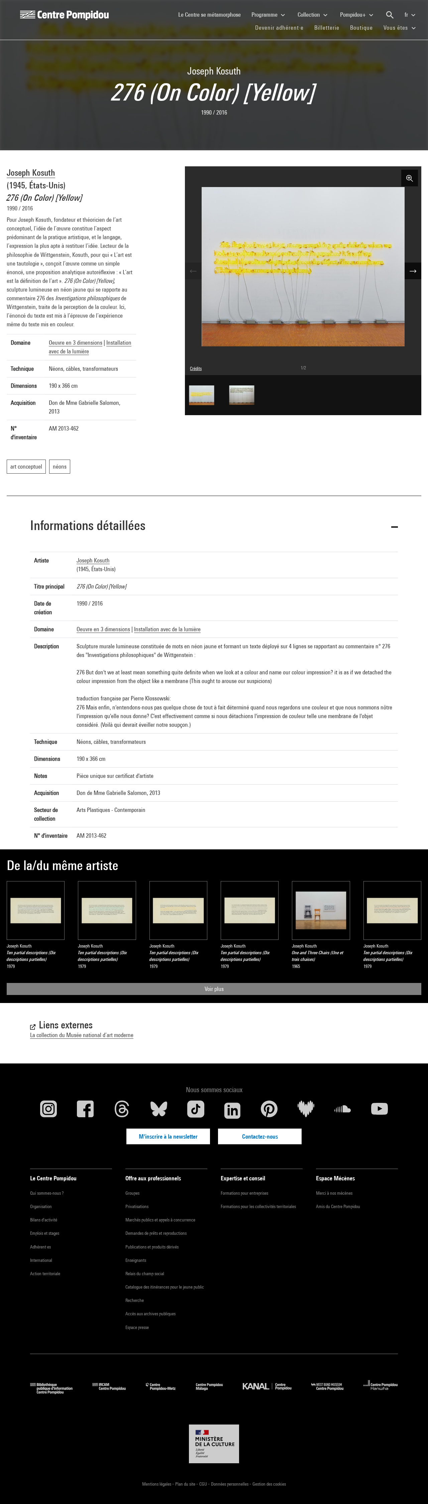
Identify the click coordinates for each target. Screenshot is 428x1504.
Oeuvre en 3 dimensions (75, 342)
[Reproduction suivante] (413, 271)
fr (407, 14)
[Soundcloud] (342, 1111)
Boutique (364, 27)
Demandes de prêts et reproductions (156, 1233)
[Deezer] (306, 1111)
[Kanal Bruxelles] (272, 1391)
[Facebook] (85, 1111)
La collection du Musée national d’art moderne (81, 1034)
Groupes (132, 1193)
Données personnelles (230, 1484)
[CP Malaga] (214, 1391)
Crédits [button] (196, 368)
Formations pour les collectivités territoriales (258, 1206)
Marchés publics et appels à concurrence (160, 1219)
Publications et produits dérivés (152, 1246)
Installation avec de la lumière (167, 629)
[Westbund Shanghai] (332, 1391)
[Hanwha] (380, 1391)
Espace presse (137, 1327)
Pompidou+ (353, 14)
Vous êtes (397, 27)
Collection (309, 14)
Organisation (41, 1206)
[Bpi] (56, 1391)
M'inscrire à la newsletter (168, 1136)
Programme (265, 14)
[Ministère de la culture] (214, 1444)
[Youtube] (379, 1111)
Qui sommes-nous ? (47, 1193)
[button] (214, 526)
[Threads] (122, 1111)
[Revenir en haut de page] (412, 1488)
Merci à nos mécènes (334, 1193)
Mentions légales (157, 1484)
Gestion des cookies (269, 1484)
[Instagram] (48, 1111)
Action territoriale (45, 1273)
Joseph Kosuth (31, 172)
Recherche (134, 1300)
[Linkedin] (232, 1111)
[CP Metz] (166, 1391)
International (41, 1260)
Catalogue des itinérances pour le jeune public (164, 1287)
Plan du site (185, 1484)
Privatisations (136, 1206)
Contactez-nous (260, 1136)
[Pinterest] (269, 1111)
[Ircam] (114, 1391)
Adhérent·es (40, 1246)
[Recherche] (390, 15)
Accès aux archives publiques (150, 1313)
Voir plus (214, 988)
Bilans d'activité (43, 1219)
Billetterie (326, 27)
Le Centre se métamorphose (212, 14)
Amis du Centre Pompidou (338, 1206)
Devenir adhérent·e (282, 27)
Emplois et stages (44, 1233)
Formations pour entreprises (244, 1193)
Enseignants (135, 1260)
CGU (203, 1484)
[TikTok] (195, 1111)
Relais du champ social (144, 1273)
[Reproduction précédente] (193, 271)
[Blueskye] (158, 1111)
